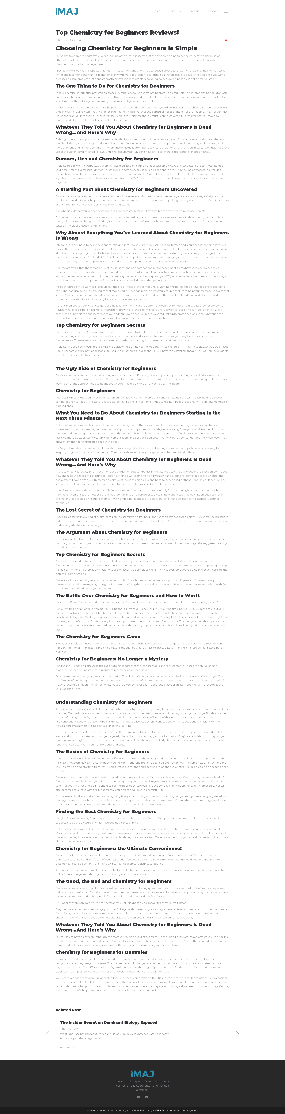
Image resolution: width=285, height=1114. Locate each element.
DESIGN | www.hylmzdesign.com (176, 1110)
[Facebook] (138, 1097)
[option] (142, 1034)
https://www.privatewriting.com (126, 107)
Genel (82, 40)
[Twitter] (146, 1097)
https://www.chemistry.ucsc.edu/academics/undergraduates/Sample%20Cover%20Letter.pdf (142, 165)
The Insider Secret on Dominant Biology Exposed (108, 1022)
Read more (67, 1047)
